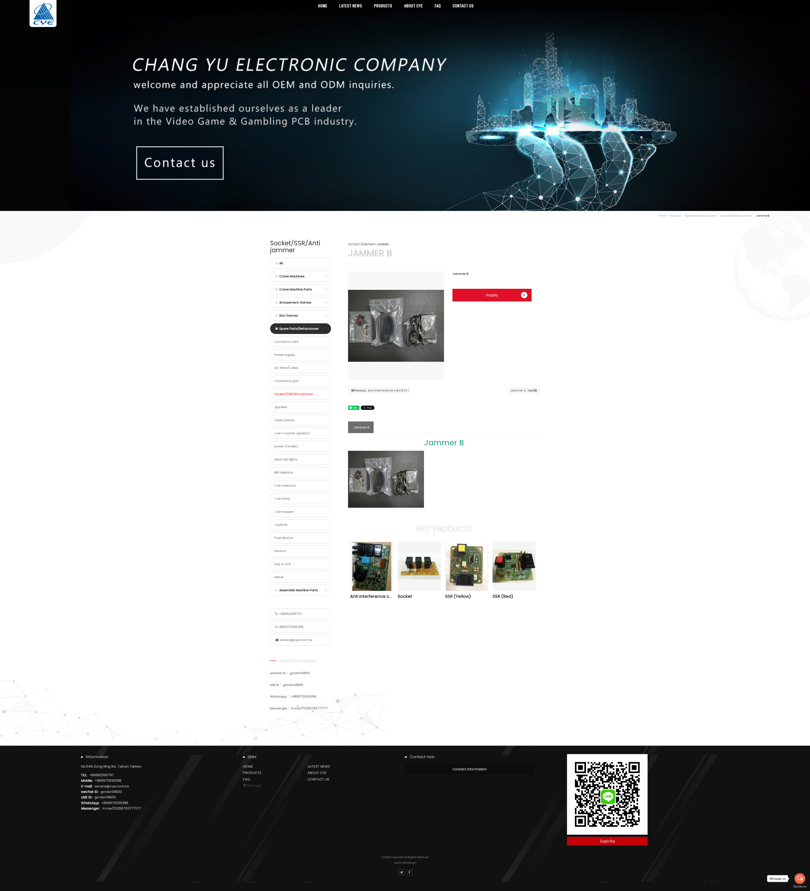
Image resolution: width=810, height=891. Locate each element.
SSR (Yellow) (458, 596)
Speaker (280, 407)
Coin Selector (285, 485)
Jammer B (361, 427)
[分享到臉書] (409, 872)
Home (662, 215)
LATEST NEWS (319, 766)
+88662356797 (290, 614)
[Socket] (419, 566)
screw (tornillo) (286, 446)
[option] (396, 325)
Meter (279, 577)
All (281, 263)
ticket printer (284, 420)
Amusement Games (295, 302)
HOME (248, 766)
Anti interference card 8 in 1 (381, 390)
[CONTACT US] (405, 105)
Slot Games (288, 315)
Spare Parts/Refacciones (701, 215)
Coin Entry (282, 498)
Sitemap (254, 785)
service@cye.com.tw (296, 640)
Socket (405, 596)
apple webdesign (405, 862)
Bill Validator (283, 472)
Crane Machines (292, 276)
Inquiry (492, 295)
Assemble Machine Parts (298, 590)
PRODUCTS (252, 772)
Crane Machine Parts (295, 289)
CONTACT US (318, 779)
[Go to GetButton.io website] (800, 886)
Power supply (284, 354)
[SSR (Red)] (514, 566)
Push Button (283, 538)
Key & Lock (282, 564)
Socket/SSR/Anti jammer (736, 215)
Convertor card (286, 341)
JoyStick (280, 524)
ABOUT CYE (317, 772)
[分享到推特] (402, 872)
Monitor (280, 551)
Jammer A (522, 390)
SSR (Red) (503, 596)
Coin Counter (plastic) (292, 433)
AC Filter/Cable (286, 368)
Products (675, 215)
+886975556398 (290, 627)
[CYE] (43, 13)
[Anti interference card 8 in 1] (371, 566)
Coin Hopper (284, 511)
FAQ (246, 779)
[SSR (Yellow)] (466, 566)
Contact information (469, 769)
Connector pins (286, 381)
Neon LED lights (286, 459)
